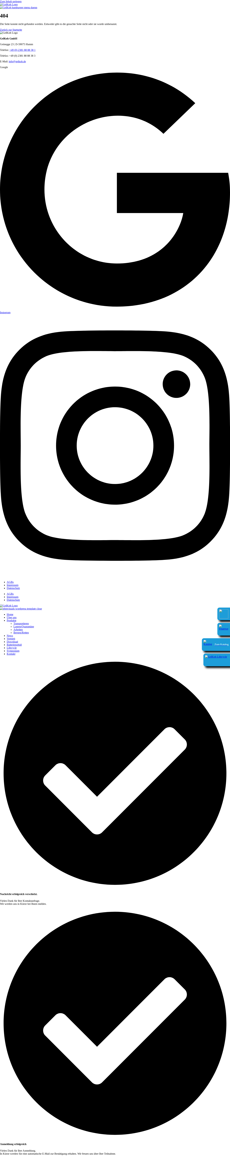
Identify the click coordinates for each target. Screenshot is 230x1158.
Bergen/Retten (21, 632)
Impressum (12, 585)
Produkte (11, 620)
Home (10, 614)
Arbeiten (18, 629)
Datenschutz (13, 588)
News (10, 635)
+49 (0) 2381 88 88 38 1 (22, 50)
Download (12, 641)
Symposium (13, 650)
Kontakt (11, 653)
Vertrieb (11, 638)
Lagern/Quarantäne (23, 626)
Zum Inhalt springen (11, 1)
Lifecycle (12, 647)
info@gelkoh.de (17, 61)
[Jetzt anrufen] (223, 614)
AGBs (10, 582)
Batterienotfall (14, 644)
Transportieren (21, 623)
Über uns (12, 617)
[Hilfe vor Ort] (223, 629)
